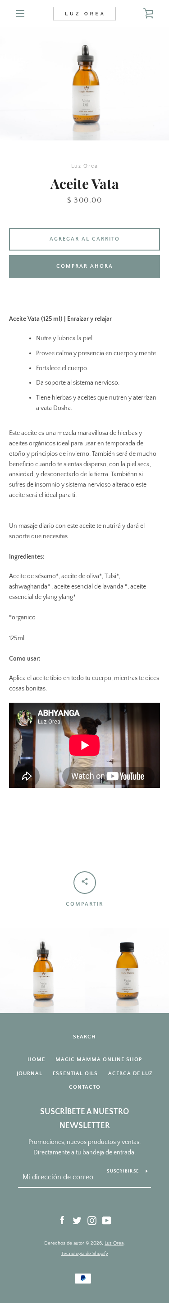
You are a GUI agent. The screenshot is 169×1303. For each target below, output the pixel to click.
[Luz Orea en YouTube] (106, 1220)
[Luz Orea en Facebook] (62, 1220)
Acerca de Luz (130, 1073)
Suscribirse (123, 1171)
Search (84, 1037)
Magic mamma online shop (98, 1059)
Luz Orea (114, 1243)
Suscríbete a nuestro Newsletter (84, 1118)
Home (36, 1059)
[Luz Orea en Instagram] (91, 1220)
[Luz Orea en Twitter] (77, 1220)
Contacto (84, 1087)
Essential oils (75, 1073)
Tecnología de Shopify (84, 1253)
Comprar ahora (84, 266)
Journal (29, 1073)
